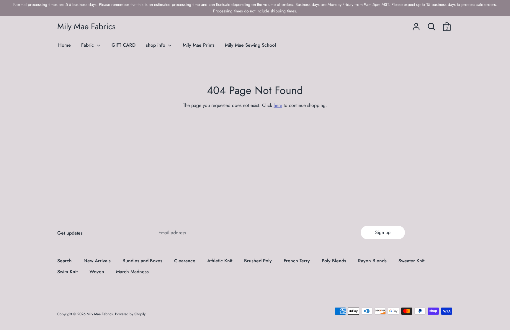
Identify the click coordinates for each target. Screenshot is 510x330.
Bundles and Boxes (142, 260)
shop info (156, 45)
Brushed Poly (258, 260)
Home (64, 45)
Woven (96, 271)
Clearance (184, 260)
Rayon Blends (372, 260)
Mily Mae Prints (199, 45)
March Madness (132, 271)
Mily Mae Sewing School (250, 45)
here (278, 105)
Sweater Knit (411, 260)
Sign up (382, 232)
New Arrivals (97, 260)
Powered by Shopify (130, 314)
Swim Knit (67, 271)
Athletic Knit (219, 260)
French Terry (297, 260)
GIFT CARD (123, 45)
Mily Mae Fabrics (86, 26)
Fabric (88, 45)
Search (64, 260)
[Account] (416, 24)
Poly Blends (334, 260)
